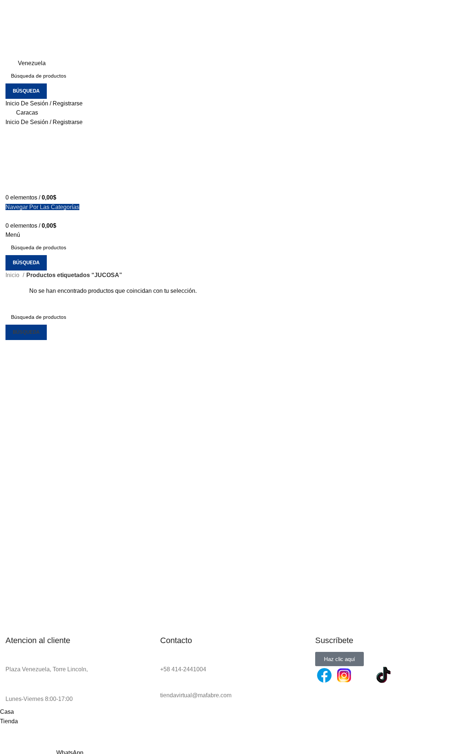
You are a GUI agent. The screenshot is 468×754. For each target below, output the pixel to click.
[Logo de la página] (34, 29)
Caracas (27, 112)
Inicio (13, 275)
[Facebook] (324, 675)
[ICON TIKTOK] (383, 675)
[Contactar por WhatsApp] (364, 675)
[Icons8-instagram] (344, 675)
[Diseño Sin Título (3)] (403, 675)
